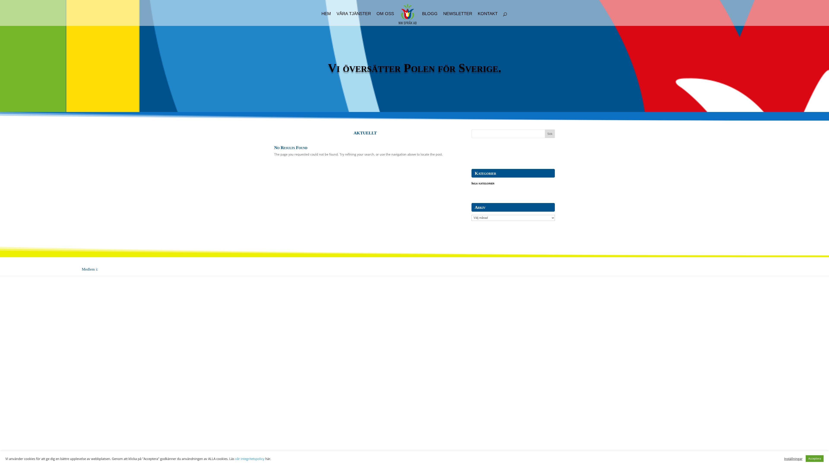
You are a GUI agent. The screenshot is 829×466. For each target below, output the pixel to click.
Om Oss (385, 14)
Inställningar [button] (793, 459)
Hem (326, 14)
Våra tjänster (354, 14)
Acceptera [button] (814, 458)
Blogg (430, 14)
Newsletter (457, 14)
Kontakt (488, 14)
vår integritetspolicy (249, 459)
